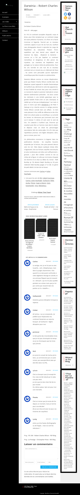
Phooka (35, 397)
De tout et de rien (68, 147)
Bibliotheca (42, 186)
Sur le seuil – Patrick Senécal (52, 240)
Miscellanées (70, 182)
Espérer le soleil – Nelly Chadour (41, 235)
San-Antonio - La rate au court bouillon (68, 455)
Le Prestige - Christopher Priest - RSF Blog (41, 440)
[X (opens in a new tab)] (4, 47)
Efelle (52, 181)
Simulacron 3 (45, 105)
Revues (69, 215)
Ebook (70, 150)
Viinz (36, 186)
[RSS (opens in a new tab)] (4, 49)
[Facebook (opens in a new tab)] (9, 47)
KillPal (68, 173)
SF (54, 196)
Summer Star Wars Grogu (68, 56)
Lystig (35, 419)
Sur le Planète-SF (69, 377)
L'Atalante (66, 175)
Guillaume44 (37, 296)
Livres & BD (46, 15)
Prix (65, 213)
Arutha (28, 183)
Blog (69, 129)
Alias (65, 326)
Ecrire (66, 153)
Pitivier (33, 183)
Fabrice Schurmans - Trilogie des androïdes (68, 410)
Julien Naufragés (36, 181)
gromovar (36, 332)
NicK (34, 351)
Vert (65, 306)
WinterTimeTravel (33, 198)
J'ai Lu (65, 171)
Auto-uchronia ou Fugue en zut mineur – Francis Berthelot (29, 244)
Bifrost (65, 130)
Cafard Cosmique (48, 178)
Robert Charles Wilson (44, 196)
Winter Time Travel (44, 192)
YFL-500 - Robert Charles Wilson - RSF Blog (42, 435)
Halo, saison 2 (67, 405)
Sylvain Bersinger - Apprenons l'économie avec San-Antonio (68, 443)
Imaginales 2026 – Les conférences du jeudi (68, 262)
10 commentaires (31, 17)
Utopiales (67, 230)
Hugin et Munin (41, 183)
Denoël (69, 141)
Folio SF (31, 196)
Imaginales (68, 169)
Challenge (68, 134)
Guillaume (46, 181)
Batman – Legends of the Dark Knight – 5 (68, 384)
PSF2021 (65, 215)
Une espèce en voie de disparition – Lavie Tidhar (68, 273)
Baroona (66, 331)
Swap (70, 224)
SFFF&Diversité (67, 220)
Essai (69, 153)
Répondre (55, 261)
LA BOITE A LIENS (69, 69)
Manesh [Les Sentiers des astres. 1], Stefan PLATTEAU (68, 390)
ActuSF (65, 123)
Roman (52, 196)
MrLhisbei (67, 186)
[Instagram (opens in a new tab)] (13, 47)
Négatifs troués (67, 401)
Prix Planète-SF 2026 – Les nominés (68, 282)
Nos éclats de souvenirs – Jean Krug (67, 416)
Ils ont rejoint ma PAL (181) (68, 278)
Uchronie (26, 198)
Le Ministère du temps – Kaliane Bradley (67, 256)
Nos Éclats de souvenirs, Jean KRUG (67, 436)
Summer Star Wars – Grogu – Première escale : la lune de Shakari (68, 250)
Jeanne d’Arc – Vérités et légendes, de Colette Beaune (68, 461)
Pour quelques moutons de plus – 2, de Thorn (68, 422)
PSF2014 (69, 213)
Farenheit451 (30, 186)
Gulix (48, 183)
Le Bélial (70, 175)
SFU (41, 178)
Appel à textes (68, 124)
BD (70, 127)
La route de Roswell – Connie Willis (68, 449)
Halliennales (66, 167)
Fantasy (68, 161)
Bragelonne (66, 131)
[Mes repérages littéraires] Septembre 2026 (67, 428)
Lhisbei (28, 15)
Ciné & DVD (67, 136)
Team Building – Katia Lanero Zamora (67, 267)
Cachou (42, 171)
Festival (67, 164)
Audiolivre (67, 127)
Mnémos (66, 183)
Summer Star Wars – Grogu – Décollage (68, 327)
